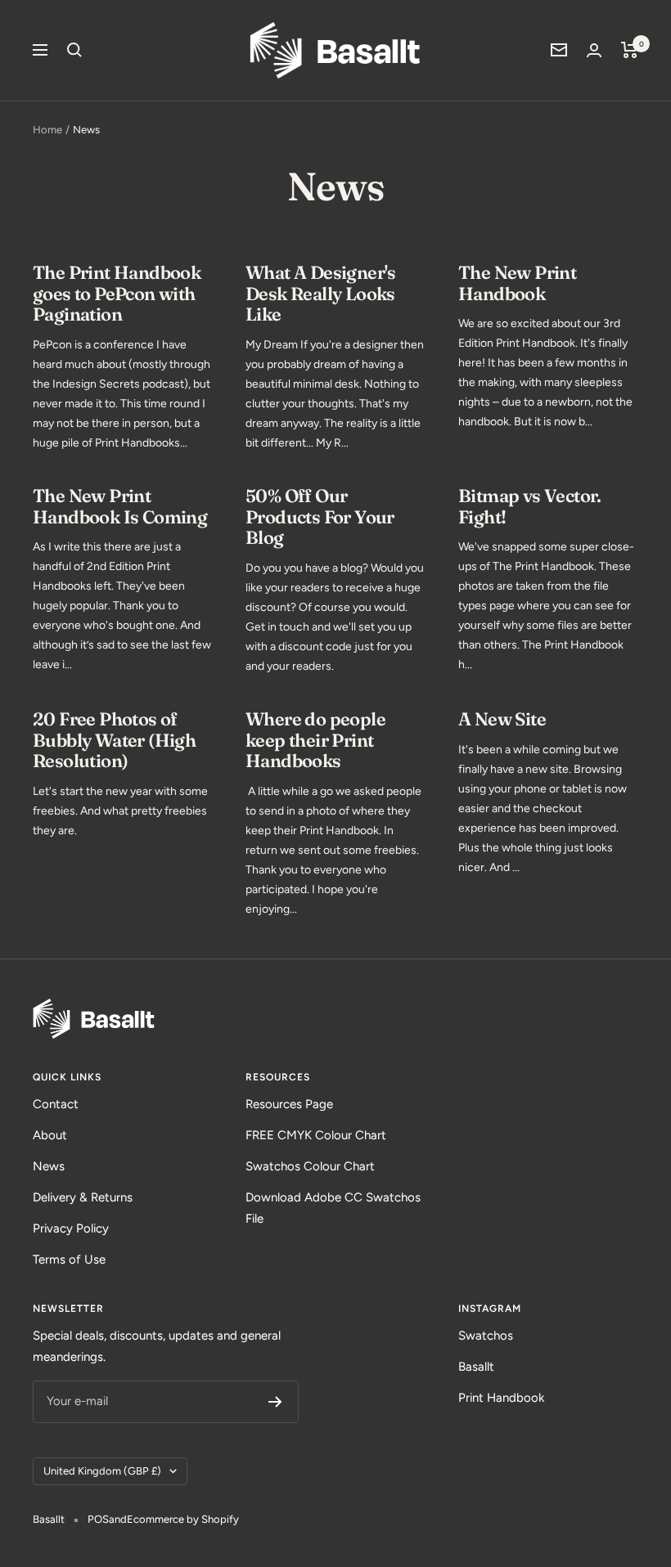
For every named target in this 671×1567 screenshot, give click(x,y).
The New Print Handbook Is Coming (120, 506)
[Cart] (629, 50)
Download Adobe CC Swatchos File (333, 1208)
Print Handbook (501, 1397)
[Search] (74, 50)
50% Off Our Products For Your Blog (319, 516)
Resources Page (289, 1104)
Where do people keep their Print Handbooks (315, 739)
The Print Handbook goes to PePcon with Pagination (116, 293)
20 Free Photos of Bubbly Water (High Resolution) (114, 739)
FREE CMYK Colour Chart (315, 1135)
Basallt (476, 1366)
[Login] (594, 50)
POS (98, 1519)
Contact (56, 1104)
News (49, 1166)
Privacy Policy (71, 1228)
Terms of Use (69, 1259)
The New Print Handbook (517, 283)
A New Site (502, 718)
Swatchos (485, 1335)
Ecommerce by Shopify (183, 1519)
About (50, 1135)
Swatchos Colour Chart (310, 1166)
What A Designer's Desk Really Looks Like (320, 293)
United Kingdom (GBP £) (102, 1471)
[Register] (275, 1402)
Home (47, 129)
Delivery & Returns (83, 1197)
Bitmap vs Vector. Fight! (529, 506)
